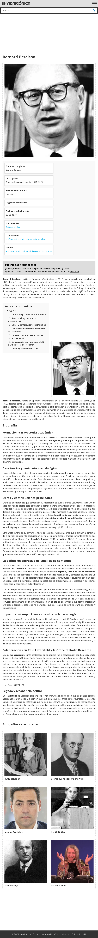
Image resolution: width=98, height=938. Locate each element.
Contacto (36, 934)
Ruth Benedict (12, 778)
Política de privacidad (61, 934)
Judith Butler (58, 832)
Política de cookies (80, 934)
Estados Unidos (13, 227)
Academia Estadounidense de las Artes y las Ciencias (29, 251)
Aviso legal (46, 934)
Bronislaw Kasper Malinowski (67, 778)
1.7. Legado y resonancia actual (23, 348)
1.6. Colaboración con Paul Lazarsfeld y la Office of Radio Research (27, 343)
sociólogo (42, 239)
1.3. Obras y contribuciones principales (27, 324)
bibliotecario (31, 239)
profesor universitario (15, 239)
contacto (74, 271)
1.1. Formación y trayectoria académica (27, 314)
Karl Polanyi (11, 885)
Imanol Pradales (13, 832)
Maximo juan (58, 885)
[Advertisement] (49, 34)
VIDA (17, 3)
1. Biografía (10, 310)
